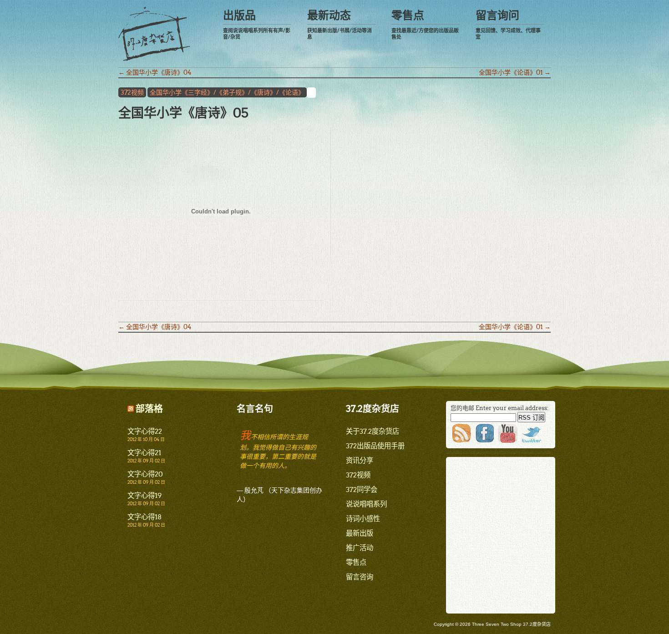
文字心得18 (144, 516)
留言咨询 (359, 577)
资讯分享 (359, 460)
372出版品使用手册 (375, 445)
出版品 (256, 24)
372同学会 (361, 489)
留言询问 (508, 24)
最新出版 (359, 533)
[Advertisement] (408, 186)
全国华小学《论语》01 (515, 72)
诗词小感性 (363, 518)
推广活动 (359, 547)
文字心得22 (144, 431)
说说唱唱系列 (366, 504)
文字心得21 (144, 452)
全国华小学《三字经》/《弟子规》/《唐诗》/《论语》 (227, 92)
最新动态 (339, 24)
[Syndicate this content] (130, 408)
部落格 (149, 408)
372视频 (132, 92)
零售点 (425, 24)
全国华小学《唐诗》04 (155, 72)
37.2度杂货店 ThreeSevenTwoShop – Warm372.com (154, 34)
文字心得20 (145, 474)
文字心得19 (144, 495)
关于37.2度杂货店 (372, 431)
